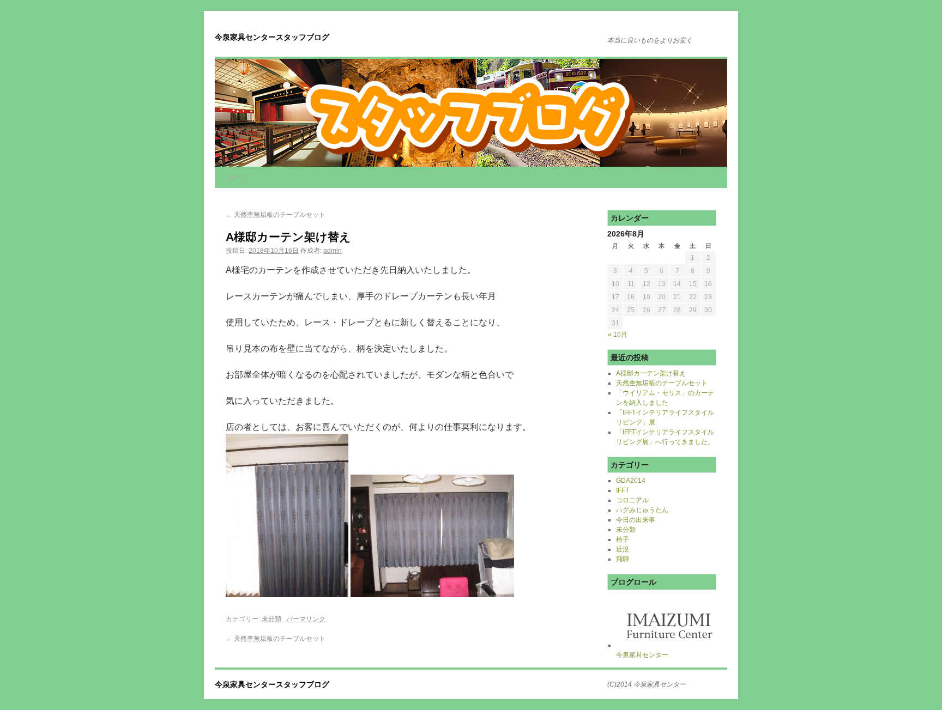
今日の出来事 (635, 520)
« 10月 (617, 334)
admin (332, 250)
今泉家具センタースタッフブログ (272, 37)
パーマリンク (305, 619)
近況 (622, 549)
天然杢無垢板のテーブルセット (275, 215)
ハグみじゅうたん (642, 510)
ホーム (237, 177)
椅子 (622, 539)
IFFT (622, 490)
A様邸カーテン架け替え (651, 373)
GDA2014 (630, 480)
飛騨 (622, 559)
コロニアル (632, 500)
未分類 (271, 619)
